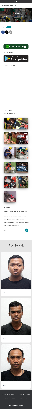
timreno (9, 27)
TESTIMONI (7, 398)
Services (20, 398)
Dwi (4, 292)
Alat (26, 398)
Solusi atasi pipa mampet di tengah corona (13, 219)
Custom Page (17, 2)
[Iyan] (16, 362)
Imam (4, 339)
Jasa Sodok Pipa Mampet (8, 394)
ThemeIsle (21, 405)
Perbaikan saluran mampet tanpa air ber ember (15, 216)
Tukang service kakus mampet (10, 225)
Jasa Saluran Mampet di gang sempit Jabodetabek (16, 222)
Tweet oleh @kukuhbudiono (10, 113)
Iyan (4, 385)
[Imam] (16, 316)
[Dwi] (16, 270)
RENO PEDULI (20, 394)
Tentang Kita (16, 402)
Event (13, 398)
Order (28, 394)
